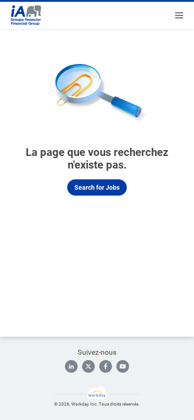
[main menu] (179, 15)
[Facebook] (105, 366)
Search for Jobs (97, 187)
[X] (88, 366)
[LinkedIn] (71, 366)
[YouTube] (122, 366)
